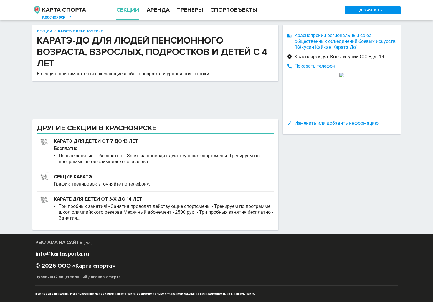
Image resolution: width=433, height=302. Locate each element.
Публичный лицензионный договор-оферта (78, 277)
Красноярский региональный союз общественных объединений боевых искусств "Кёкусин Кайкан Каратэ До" (345, 41)
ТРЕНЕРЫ (190, 10)
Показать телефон (315, 66)
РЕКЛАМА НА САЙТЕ (63, 243)
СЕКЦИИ (127, 10)
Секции (44, 31)
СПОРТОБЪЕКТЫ (233, 10)
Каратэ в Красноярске (80, 31)
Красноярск (57, 17)
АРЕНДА (158, 10)
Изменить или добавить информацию (337, 123)
